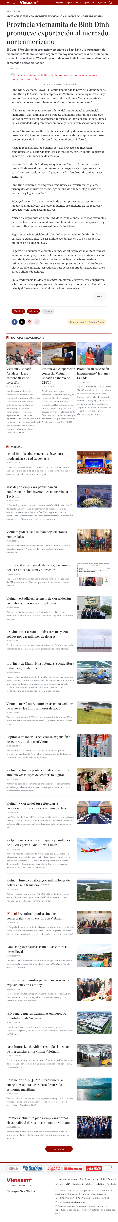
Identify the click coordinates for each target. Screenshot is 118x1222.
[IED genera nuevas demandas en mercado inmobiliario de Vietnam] (94, 1022)
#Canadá (48, 311)
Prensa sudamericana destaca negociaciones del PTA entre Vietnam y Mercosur (38, 567)
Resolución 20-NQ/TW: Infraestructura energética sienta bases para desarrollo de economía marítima (36, 1084)
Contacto (111, 1183)
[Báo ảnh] (79, 1168)
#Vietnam (33, 311)
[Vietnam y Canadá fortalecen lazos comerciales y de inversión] (23, 353)
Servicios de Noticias (82, 1183)
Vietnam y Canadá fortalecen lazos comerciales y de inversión (18, 375)
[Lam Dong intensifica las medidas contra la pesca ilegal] (94, 955)
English (68, 2)
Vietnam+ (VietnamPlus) (29, 2)
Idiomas (59, 1183)
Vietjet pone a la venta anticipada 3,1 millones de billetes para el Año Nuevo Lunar (38, 842)
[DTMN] (58, 1168)
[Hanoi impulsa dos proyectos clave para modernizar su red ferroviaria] (94, 462)
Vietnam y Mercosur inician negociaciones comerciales (36, 534)
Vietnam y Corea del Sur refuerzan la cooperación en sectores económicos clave (36, 805)
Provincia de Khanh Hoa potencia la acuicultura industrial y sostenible (40, 665)
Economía (13, 10)
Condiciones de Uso (89, 1179)
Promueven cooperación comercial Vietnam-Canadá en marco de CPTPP (58, 375)
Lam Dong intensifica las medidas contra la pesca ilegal (36, 949)
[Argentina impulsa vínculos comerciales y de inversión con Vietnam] (94, 922)
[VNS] (18, 1168)
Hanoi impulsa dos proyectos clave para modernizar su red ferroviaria (34, 455)
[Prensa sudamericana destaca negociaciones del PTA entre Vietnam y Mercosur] (94, 574)
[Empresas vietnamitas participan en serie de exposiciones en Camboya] (94, 989)
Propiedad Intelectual (67, 1179)
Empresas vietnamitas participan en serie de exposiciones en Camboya (38, 982)
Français (77, 2)
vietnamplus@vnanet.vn (74, 1202)
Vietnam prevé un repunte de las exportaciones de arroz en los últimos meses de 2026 (39, 705)
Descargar (59, 1148)
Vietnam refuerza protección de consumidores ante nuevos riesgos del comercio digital (39, 772)
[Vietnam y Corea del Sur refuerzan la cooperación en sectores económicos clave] (94, 812)
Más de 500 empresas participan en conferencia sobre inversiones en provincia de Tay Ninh (39, 491)
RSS (103, 1179)
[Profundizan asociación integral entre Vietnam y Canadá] (94, 353)
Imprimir (29, 322)
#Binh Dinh (18, 311)
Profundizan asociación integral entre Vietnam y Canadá (93, 373)
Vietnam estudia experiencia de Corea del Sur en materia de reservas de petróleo (38, 600)
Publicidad (99, 1183)
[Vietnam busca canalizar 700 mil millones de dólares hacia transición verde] (94, 889)
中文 (94, 2)
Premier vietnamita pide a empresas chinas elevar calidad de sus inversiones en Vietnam (38, 1120)
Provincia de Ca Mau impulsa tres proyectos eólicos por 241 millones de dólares (37, 633)
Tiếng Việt (59, 2)
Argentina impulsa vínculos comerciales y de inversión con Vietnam (34, 915)
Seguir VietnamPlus (79, 321)
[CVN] (39, 1168)
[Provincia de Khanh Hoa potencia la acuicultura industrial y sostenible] (94, 672)
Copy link (37, 322)
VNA (68, 1183)
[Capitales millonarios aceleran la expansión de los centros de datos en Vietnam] (94, 745)
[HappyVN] (99, 1168)
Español (86, 2)
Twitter (22, 322)
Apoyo (111, 1179)
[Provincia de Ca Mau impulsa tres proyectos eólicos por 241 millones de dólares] (94, 640)
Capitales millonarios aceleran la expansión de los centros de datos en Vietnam (39, 739)
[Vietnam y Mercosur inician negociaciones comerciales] (94, 540)
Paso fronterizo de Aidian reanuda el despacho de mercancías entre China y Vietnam (39, 1048)
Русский (102, 2)
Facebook (15, 322)
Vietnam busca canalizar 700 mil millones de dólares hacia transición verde (38, 882)
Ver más (16, 447)
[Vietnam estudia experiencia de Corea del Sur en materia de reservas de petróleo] (94, 607)
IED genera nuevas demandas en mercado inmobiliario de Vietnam (36, 1015)
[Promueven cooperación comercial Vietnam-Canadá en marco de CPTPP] (59, 353)
